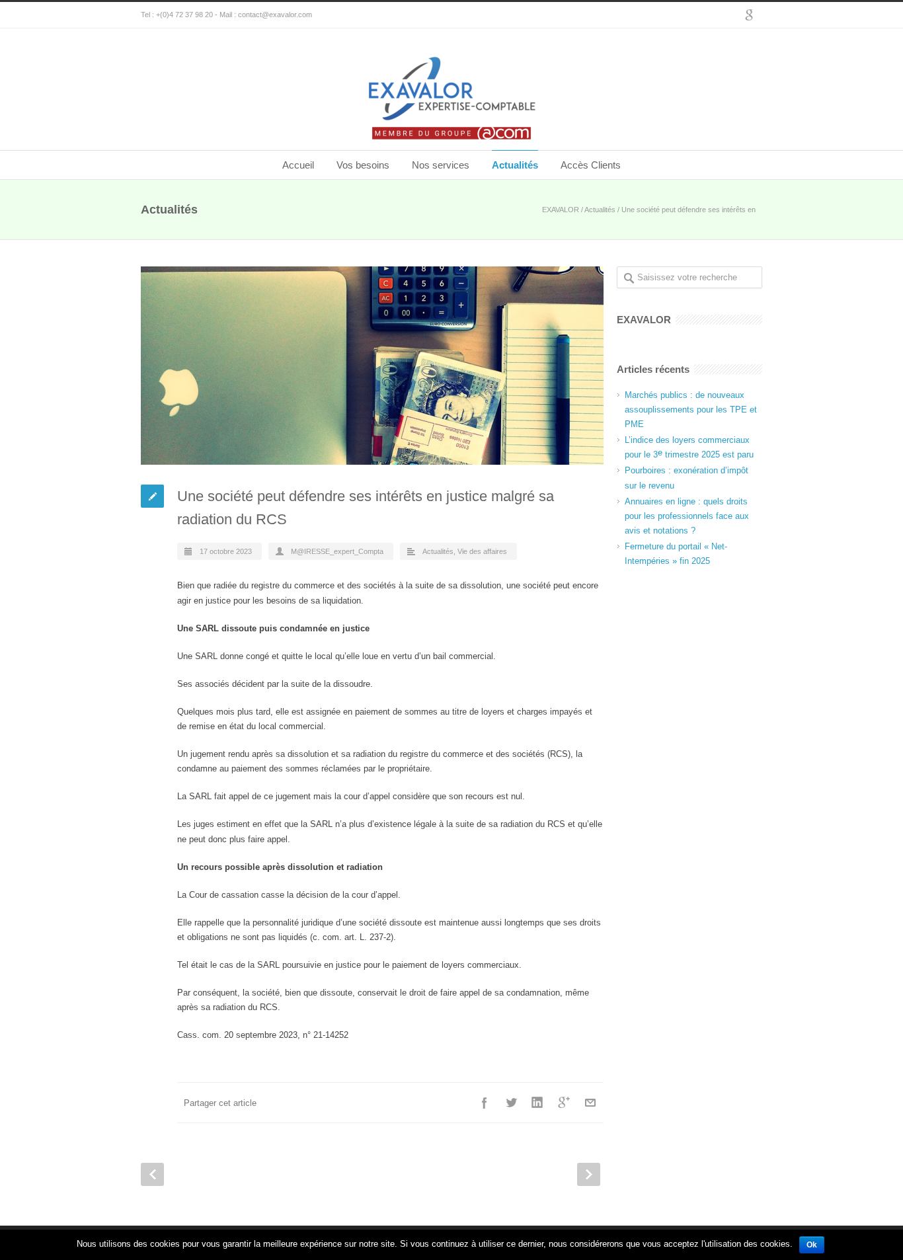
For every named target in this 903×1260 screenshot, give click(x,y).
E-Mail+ (590, 1102)
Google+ (749, 15)
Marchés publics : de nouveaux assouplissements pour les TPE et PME (691, 409)
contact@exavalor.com (275, 15)
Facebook (484, 1102)
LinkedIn (537, 1102)
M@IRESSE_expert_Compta (337, 551)
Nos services (440, 165)
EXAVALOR (560, 210)
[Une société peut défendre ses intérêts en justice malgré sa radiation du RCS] (372, 365)
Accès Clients (591, 165)
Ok (811, 1244)
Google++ (564, 1102)
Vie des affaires (482, 551)
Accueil (298, 165)
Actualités (515, 165)
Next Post (588, 1174)
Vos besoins (362, 165)
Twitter (511, 1102)
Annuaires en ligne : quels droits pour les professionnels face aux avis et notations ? (687, 515)
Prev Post (152, 1174)
